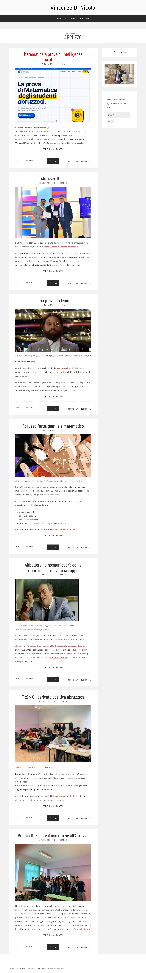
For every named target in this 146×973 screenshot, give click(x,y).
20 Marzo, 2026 (45, 183)
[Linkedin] (121, 52)
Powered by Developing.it (56, 968)
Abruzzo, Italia (53, 178)
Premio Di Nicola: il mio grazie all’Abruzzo (53, 835)
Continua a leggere (53, 149)
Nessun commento (60, 183)
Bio (66, 18)
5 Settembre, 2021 (47, 574)
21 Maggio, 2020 (45, 840)
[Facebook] (114, 52)
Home (59, 18)
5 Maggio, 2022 (47, 430)
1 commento (61, 64)
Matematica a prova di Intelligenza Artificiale (53, 56)
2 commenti (62, 574)
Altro (73, 18)
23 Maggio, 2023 (47, 305)
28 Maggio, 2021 (45, 701)
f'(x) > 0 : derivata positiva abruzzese (53, 697)
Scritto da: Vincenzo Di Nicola (79, 162)
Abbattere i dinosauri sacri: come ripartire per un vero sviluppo (53, 567)
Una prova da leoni (53, 300)
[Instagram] (125, 52)
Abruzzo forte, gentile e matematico (53, 426)
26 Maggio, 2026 (47, 64)
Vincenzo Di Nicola (73, 8)
